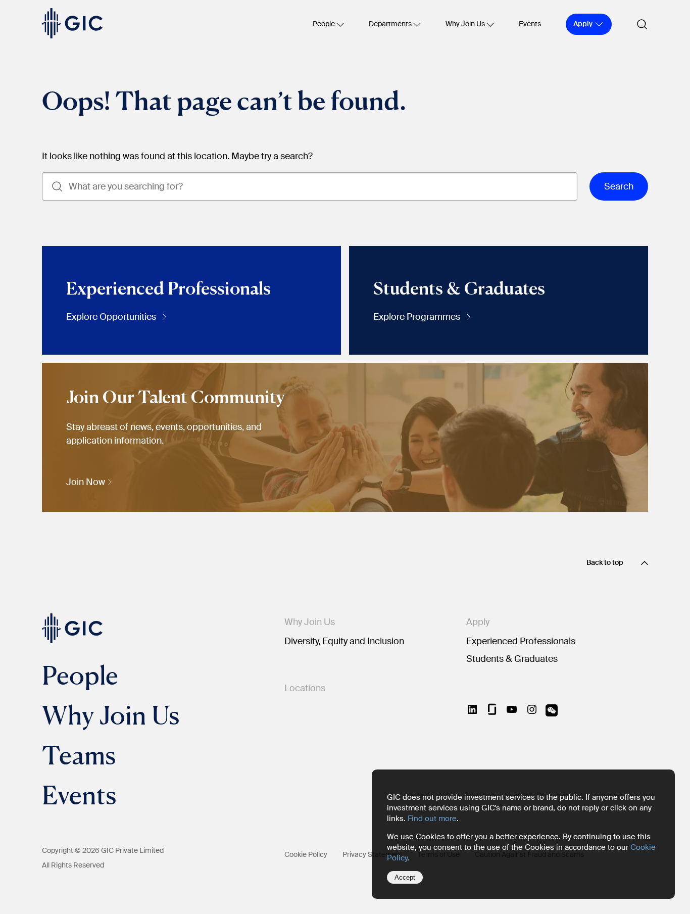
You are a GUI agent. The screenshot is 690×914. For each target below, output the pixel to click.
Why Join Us (465, 23)
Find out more (432, 818)
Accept (405, 877)
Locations (304, 688)
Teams (79, 755)
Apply (477, 622)
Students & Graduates (512, 659)
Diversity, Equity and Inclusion (344, 641)
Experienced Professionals (520, 641)
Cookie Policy (305, 854)
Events (530, 23)
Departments (390, 23)
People (324, 23)
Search (618, 186)
